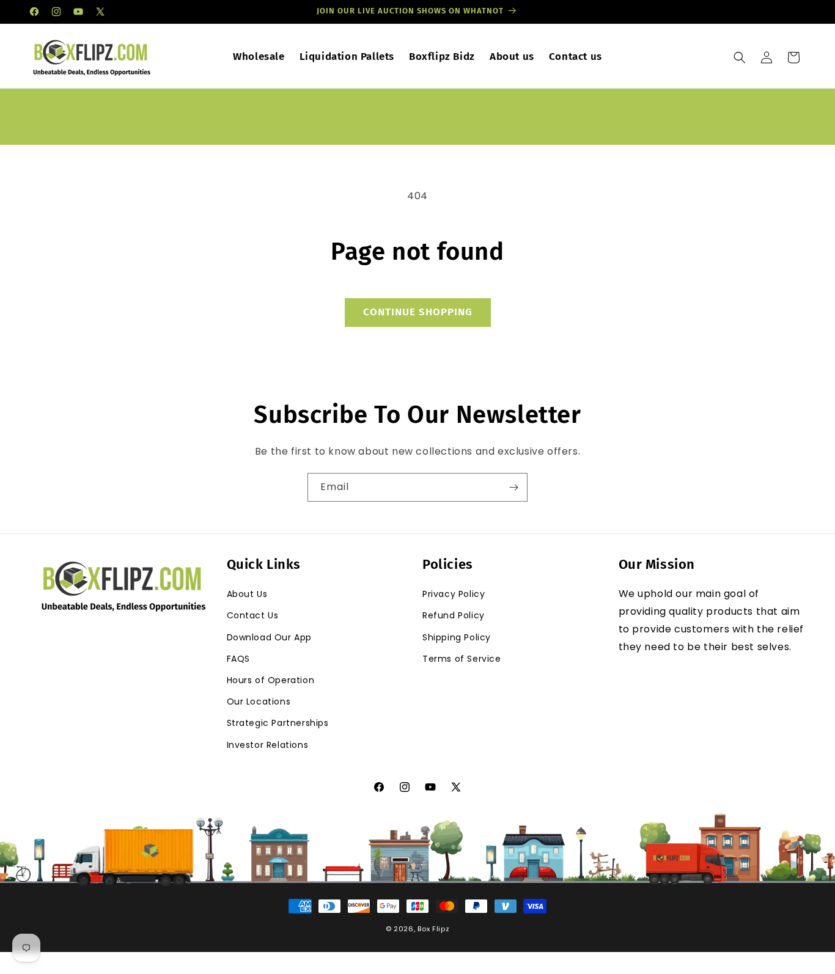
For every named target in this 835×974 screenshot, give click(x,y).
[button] (739, 57)
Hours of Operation (271, 680)
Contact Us (253, 615)
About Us (247, 594)
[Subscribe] (513, 487)
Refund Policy (453, 615)
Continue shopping (418, 312)
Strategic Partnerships (278, 723)
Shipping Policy (456, 637)
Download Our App (269, 637)
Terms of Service (461, 659)
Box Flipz (433, 929)
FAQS (238, 659)
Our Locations (259, 701)
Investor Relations (268, 745)
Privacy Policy (453, 594)
